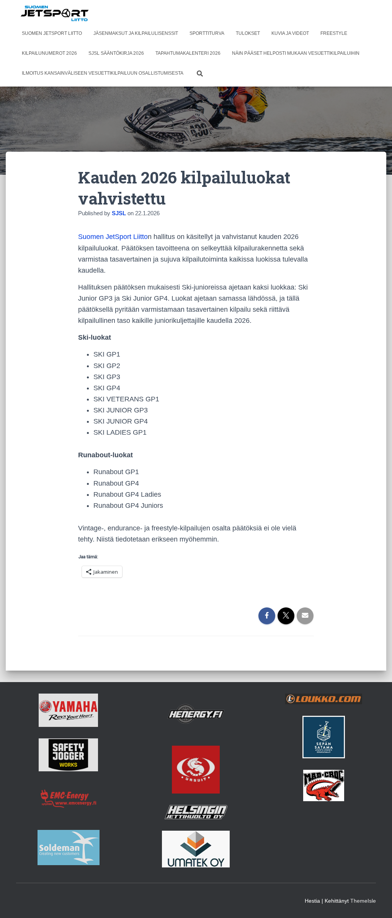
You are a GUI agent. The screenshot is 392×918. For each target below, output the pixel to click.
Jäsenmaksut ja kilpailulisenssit (135, 33)
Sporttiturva (206, 33)
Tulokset (248, 33)
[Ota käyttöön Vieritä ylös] (377, 902)
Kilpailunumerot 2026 (49, 53)
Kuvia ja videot (290, 33)
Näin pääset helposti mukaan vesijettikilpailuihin (295, 53)
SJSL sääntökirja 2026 (116, 53)
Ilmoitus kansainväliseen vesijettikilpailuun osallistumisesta (102, 73)
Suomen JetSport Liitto (52, 33)
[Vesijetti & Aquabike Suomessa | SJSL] (54, 13)
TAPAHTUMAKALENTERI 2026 (187, 53)
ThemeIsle (363, 901)
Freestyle (333, 33)
